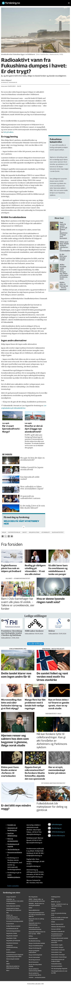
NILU (7, 970)
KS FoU (8, 949)
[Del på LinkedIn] (8, 536)
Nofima (31, 936)
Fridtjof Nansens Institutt (13, 926)
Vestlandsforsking (56, 963)
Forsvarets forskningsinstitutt (14, 921)
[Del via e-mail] (11, 536)
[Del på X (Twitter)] (5, 536)
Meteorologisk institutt (12, 959)
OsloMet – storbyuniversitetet (37, 977)
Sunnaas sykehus (56, 929)
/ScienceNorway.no (58, 835)
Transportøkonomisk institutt (59, 938)
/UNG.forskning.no (58, 832)
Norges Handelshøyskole (36, 945)
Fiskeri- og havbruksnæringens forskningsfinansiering (13, 917)
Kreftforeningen (10, 952)
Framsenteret (10, 923)
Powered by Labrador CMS (35, 984)
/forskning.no (56, 828)
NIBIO (8, 963)
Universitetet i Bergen (57, 947)
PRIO (52, 899)
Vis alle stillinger (35, 644)
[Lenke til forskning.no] (33, 2)
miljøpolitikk (34, 532)
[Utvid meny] (69, 3)
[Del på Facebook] (2, 536)
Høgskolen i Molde (11, 933)
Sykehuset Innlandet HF (58, 931)
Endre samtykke (13, 886)
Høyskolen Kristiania (12, 943)
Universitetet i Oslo (56, 952)
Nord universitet (33, 938)
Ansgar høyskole (11, 896)
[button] (2, 620)
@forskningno (57, 824)
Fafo (7, 912)
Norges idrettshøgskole (35, 954)
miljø (4, 532)
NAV (7, 961)
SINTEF (53, 910)
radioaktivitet (58, 532)
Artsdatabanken (10, 903)
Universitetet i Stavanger (58, 954)
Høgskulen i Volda (11, 938)
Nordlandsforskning (34, 941)
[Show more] (59, 199)
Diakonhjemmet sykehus (13, 906)
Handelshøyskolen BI (12, 928)
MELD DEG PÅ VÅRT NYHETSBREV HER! (21, 522)
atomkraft (45, 532)
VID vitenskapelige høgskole (59, 968)
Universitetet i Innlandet (58, 949)
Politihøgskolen (55, 896)
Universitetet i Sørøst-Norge (59, 957)
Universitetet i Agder (57, 945)
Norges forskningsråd (35, 948)
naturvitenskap (14, 532)
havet (24, 532)
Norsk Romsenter (34, 962)
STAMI (53, 921)
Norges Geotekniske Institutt (37, 943)
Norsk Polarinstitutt (34, 957)
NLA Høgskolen (33, 896)
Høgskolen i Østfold (11, 935)
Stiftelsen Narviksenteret (58, 926)
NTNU (30, 907)
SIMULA (53, 908)
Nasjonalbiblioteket (34, 910)
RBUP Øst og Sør (55, 901)
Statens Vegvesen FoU (57, 924)
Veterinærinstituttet (56, 966)
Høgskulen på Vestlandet (13, 940)
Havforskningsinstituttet (13, 931)
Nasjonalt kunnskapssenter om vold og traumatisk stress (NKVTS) (37, 914)
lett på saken (8, 132)
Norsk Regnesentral (34, 959)
